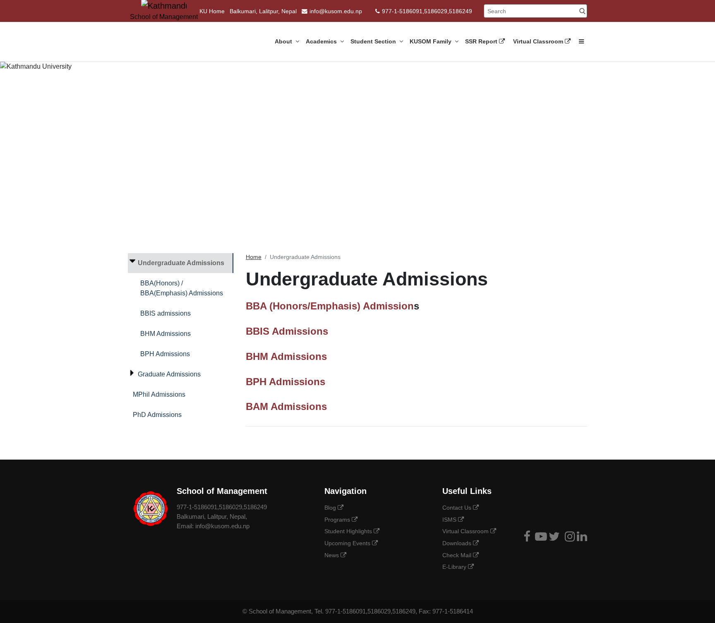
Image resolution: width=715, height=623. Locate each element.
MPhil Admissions (159, 394)
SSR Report (482, 41)
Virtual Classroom (539, 41)
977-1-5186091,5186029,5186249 (427, 11)
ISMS (450, 519)
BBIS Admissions (287, 331)
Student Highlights (349, 531)
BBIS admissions (165, 313)
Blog (331, 507)
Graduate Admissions (169, 374)
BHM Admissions (165, 333)
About (284, 41)
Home (254, 257)
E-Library (455, 566)
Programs (338, 519)
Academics (322, 41)
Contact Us (457, 507)
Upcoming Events (348, 543)
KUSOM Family (431, 41)
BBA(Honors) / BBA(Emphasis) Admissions (181, 288)
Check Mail (457, 555)
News (332, 555)
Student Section (374, 41)
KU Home (212, 11)
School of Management (280, 611)
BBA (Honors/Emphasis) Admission (330, 306)
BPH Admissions (165, 353)
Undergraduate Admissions (181, 262)
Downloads (457, 543)
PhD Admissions (157, 414)
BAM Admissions (286, 406)
